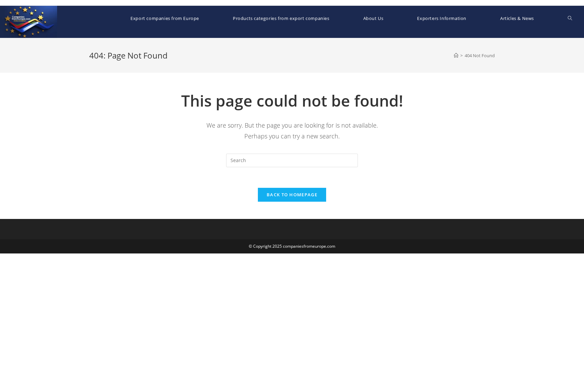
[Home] (456, 55)
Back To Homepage (292, 195)
